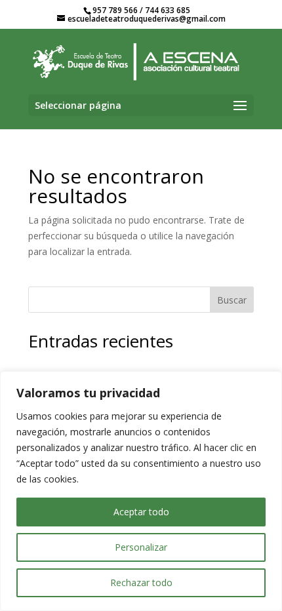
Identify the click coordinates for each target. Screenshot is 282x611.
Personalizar (141, 547)
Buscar (232, 300)
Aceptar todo (141, 511)
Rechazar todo (141, 582)
